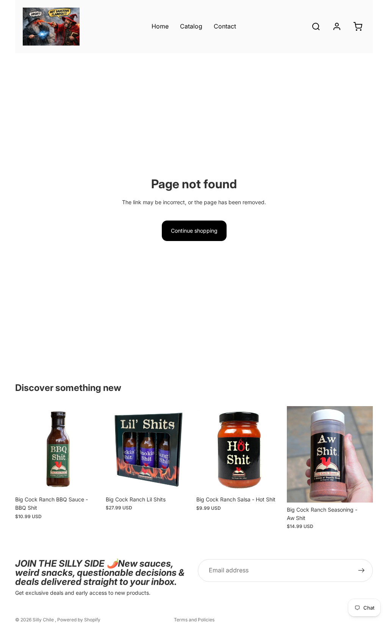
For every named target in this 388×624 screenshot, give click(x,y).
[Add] (89, 480)
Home (160, 26)
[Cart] (357, 26)
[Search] (316, 26)
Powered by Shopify (78, 619)
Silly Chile (44, 619)
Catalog (191, 26)
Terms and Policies (194, 619)
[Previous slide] (23, 449)
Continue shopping (194, 230)
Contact (225, 26)
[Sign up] (361, 570)
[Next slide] (92, 449)
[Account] (336, 26)
